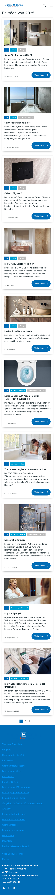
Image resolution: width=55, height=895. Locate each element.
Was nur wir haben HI (13, 819)
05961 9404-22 (13, 882)
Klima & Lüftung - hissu (13, 798)
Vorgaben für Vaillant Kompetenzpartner (22, 803)
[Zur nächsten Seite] (34, 721)
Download (7, 841)
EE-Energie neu (10, 781)
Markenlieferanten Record (15, 846)
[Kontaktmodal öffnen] (45, 5)
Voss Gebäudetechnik (13, 853)
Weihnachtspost (10, 824)
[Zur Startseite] (16, 5)
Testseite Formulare (12, 744)
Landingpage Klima (11, 771)
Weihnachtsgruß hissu (13, 765)
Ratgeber (6, 749)
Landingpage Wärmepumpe (16, 787)
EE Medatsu (8, 776)
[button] (51, 5)
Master (5, 859)
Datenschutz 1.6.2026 (13, 755)
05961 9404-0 (13, 879)
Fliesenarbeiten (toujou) (14, 814)
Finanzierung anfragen (13, 830)
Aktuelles (6, 808)
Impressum (7, 760)
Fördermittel (8, 835)
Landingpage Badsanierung (16, 792)
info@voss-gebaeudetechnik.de (23, 875)
